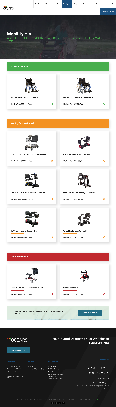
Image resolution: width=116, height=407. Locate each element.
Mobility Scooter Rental (47, 38)
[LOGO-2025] (8, 6)
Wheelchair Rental (17, 38)
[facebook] (52, 403)
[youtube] (63, 403)
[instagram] (59, 403)
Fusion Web (96, 399)
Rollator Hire (75, 38)
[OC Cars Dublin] (17, 339)
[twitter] (56, 403)
